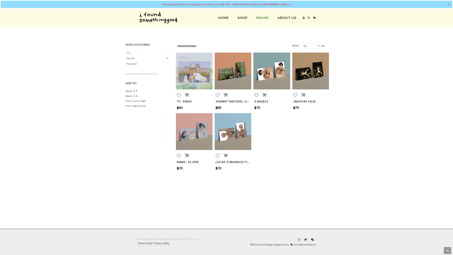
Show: (296, 45)
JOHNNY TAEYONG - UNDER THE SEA (233, 101)
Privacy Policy (162, 243)
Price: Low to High (136, 100)
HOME (223, 18)
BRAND (262, 18)
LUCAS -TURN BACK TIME (233, 162)
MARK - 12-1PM (188, 162)
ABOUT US (287, 18)
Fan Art (131, 58)
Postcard (132, 63)
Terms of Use (145, 243)
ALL (129, 52)
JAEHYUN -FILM (304, 101)
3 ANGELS (261, 101)
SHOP (242, 18)
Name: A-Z (131, 90)
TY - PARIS (184, 101)
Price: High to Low (136, 105)
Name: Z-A (131, 95)
